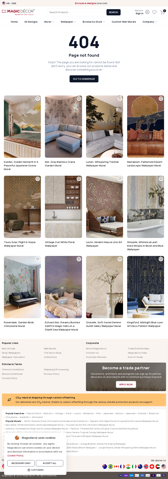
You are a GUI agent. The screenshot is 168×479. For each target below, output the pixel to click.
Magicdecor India (137, 352)
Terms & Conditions (13, 369)
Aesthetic (25, 417)
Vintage (59, 413)
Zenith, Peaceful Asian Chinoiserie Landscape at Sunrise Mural (55, 421)
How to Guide (135, 357)
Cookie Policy (15, 455)
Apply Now (126, 384)
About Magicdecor (96, 348)
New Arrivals (8, 348)
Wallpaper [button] (67, 21)
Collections (50, 357)
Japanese (108, 413)
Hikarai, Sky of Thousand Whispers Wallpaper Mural (82, 436)
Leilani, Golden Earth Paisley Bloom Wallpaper (73, 447)
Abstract (47, 413)
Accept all (49, 463)
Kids (98, 413)
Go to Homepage (84, 78)
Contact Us (92, 352)
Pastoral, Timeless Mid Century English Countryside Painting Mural (104, 428)
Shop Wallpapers (11, 352)
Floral (68, 413)
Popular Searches (15, 413)
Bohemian (89, 413)
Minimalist (37, 417)
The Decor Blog (52, 352)
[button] (139, 12)
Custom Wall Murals (124, 21)
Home (14, 21)
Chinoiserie (11, 417)
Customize (37, 470)
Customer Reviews (96, 357)
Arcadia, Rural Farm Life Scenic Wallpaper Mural (90, 424)
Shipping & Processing (56, 369)
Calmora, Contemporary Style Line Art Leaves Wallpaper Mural (37, 428)
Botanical (154, 413)
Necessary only (21, 463)
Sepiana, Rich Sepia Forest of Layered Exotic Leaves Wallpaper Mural (124, 421)
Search (113, 12)
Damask (142, 413)
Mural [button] (48, 21)
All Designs (31, 21)
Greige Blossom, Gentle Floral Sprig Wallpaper (103, 443)
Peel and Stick (34, 413)
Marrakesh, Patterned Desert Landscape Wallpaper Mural (34, 424)
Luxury (77, 413)
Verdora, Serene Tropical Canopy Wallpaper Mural (88, 432)
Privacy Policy (52, 373)
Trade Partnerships (138, 348)
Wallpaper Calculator (13, 357)
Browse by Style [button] (93, 21)
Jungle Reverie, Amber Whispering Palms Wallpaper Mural (127, 447)
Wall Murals (50, 348)
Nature (119, 413)
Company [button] (149, 21)
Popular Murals (13, 421)
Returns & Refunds (12, 373)
